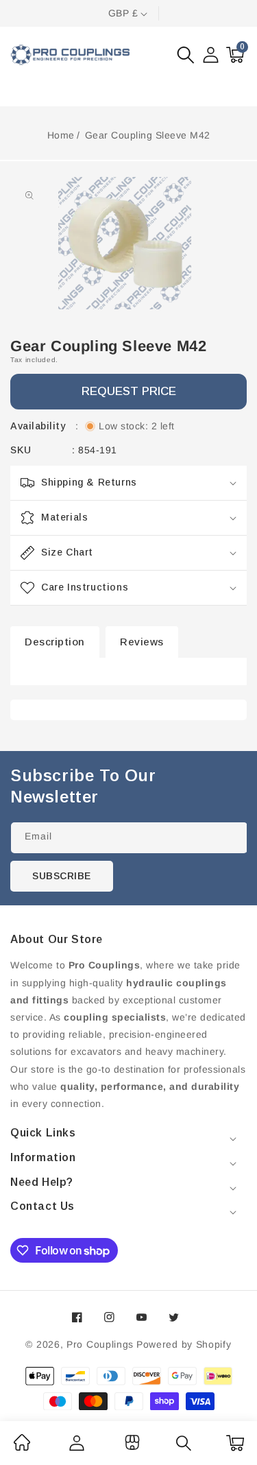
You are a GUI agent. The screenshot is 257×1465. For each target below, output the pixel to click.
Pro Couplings (100, 1344)
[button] (185, 55)
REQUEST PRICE (129, 391)
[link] (22, 1447)
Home (61, 135)
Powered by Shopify (184, 1344)
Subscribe (61, 875)
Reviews (142, 641)
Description (55, 641)
